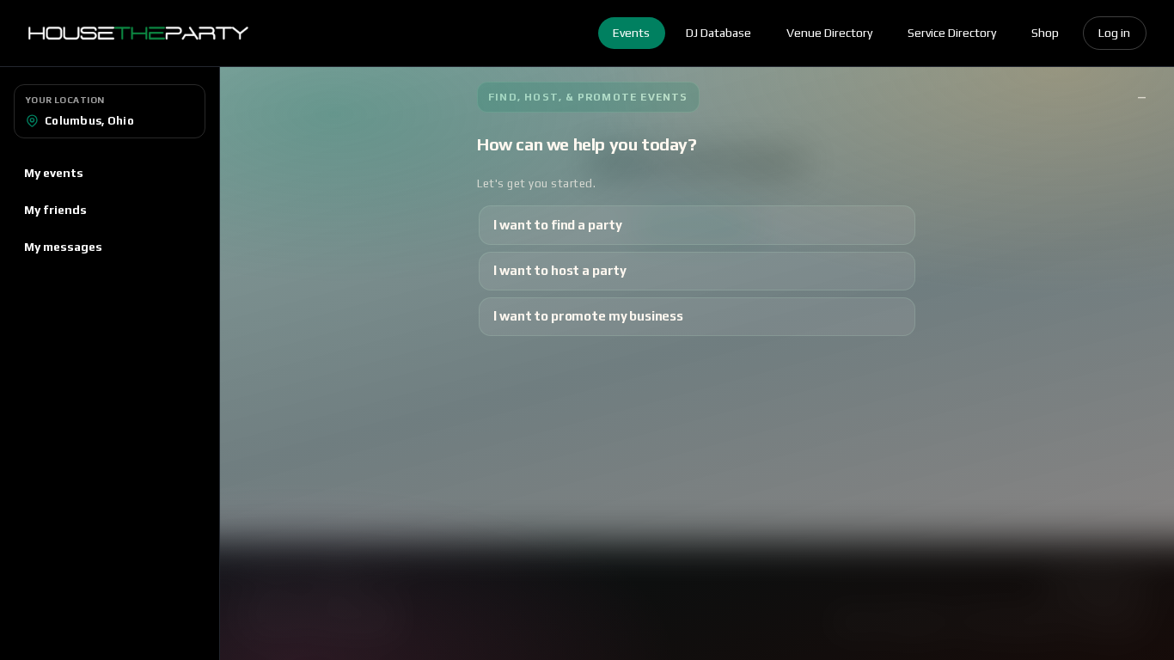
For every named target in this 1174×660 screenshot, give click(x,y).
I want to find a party (557, 224)
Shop (1045, 33)
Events (631, 33)
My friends (55, 210)
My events (53, 173)
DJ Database (718, 33)
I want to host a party (560, 270)
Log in (1114, 33)
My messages (63, 247)
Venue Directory (829, 33)
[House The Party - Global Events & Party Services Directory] (138, 33)
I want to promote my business (588, 316)
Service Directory (952, 33)
